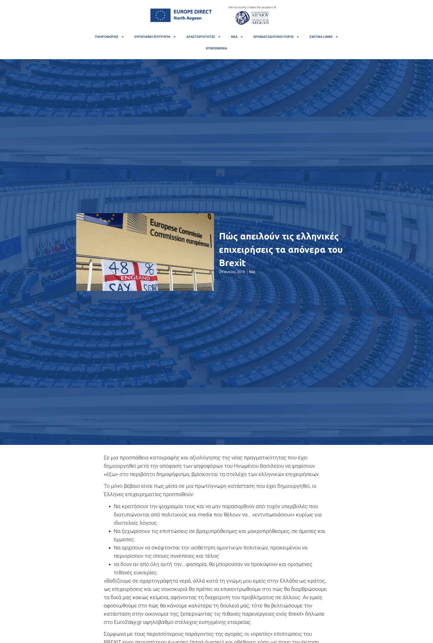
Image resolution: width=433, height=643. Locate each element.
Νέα (234, 37)
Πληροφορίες (107, 37)
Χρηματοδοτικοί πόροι (273, 37)
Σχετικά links (321, 37)
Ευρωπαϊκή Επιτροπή (152, 37)
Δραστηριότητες (200, 37)
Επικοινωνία (216, 48)
